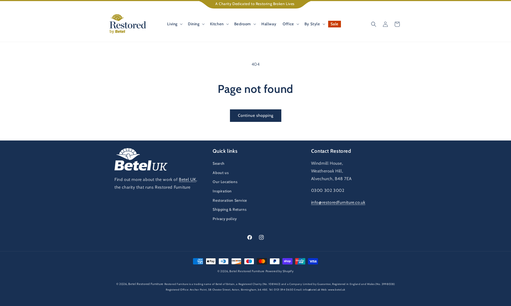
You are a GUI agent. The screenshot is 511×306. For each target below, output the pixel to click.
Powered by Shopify (280, 271)
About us (221, 172)
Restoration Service (230, 200)
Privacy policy (225, 218)
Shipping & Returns (229, 209)
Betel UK (187, 179)
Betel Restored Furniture (247, 271)
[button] (174, 24)
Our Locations (225, 181)
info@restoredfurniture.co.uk (338, 202)
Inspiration (222, 191)
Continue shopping (255, 115)
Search (219, 163)
